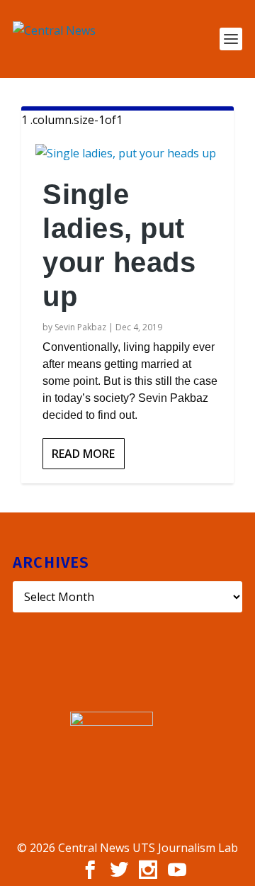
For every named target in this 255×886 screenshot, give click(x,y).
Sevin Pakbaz (80, 327)
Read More (83, 453)
